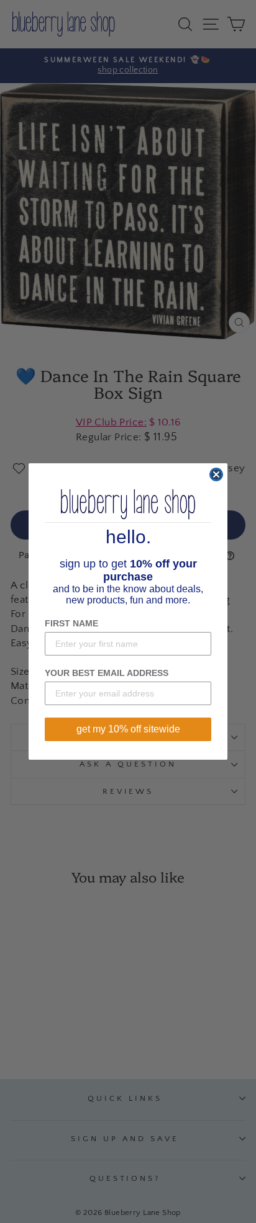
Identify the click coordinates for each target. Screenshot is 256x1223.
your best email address (106, 673)
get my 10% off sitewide (128, 729)
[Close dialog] (216, 474)
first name (71, 623)
